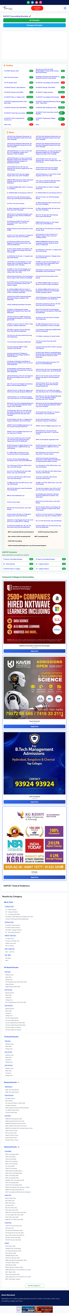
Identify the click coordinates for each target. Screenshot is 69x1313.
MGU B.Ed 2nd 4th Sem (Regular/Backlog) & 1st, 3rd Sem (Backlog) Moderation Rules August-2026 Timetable (20, 404)
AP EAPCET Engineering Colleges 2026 (45, 119)
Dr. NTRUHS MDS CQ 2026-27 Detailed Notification (47, 187)
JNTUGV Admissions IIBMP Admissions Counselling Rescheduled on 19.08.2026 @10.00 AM (19, 318)
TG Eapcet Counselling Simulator (12, 559)
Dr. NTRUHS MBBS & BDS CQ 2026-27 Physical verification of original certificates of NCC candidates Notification (19, 290)
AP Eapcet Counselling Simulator (45, 559)
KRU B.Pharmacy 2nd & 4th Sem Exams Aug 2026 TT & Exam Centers (47, 453)
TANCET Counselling (11, 1168)
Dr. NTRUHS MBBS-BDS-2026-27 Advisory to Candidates (20, 187)
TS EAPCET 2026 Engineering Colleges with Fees (19, 916)
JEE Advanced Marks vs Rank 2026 (15, 1103)
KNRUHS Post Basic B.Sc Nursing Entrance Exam (19, 1128)
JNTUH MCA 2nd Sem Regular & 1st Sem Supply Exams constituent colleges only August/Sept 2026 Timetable (19, 263)
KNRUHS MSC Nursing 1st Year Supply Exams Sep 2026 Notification (47, 222)
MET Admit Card (9, 1200)
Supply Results (9, 984)
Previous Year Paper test (12, 941)
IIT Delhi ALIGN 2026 (11, 1112)
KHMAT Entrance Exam (11, 1135)
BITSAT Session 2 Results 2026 (14, 1267)
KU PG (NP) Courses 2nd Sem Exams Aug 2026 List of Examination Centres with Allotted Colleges (19, 283)
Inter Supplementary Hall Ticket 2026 (15, 1002)
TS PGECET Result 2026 (12, 1262)
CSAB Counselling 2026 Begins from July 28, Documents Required (27, 545)
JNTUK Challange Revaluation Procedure (19, 304)
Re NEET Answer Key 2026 (12, 1237)
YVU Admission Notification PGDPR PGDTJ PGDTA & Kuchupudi (48, 330)
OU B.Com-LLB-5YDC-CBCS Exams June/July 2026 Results (46, 477)
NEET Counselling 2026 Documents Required (21, 532)
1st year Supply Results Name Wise (15, 1022)
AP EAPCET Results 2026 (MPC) (45, 87)
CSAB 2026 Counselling (15, 541)
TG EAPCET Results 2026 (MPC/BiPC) (15, 107)
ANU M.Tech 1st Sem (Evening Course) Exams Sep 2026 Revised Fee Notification (19, 197)
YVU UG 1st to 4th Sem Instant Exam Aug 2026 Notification (19, 336)
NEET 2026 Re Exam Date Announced (16, 1126)
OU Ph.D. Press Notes (13, 502)
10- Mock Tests (9, 938)
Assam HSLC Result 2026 (12, 1274)
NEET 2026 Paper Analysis (12, 1279)
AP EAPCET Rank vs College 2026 (14, 97)
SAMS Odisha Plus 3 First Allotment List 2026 (18, 1269)
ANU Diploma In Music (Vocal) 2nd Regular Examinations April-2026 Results (48, 270)
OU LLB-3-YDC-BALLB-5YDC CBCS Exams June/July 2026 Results (48, 471)
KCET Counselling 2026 (11, 1182)
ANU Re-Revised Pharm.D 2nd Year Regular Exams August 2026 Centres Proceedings (20, 277)
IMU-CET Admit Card (11, 1207)
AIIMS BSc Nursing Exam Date (13, 1118)
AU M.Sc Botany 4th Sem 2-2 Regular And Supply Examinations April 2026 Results (19, 420)
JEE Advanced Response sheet (14, 1230)
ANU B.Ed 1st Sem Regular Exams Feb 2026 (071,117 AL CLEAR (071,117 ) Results (20, 520)
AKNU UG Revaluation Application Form (47, 439)
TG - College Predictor (42, 569)
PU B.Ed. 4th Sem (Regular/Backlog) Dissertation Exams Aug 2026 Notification (19, 459)
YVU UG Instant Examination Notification (19, 342)
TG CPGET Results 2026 (11, 71)
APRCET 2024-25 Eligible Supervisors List (48, 426)
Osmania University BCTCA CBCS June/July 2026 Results (49, 347)
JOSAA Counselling (10, 1159)
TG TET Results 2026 (10, 82)
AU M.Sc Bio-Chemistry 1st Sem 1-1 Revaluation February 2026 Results (46, 420)
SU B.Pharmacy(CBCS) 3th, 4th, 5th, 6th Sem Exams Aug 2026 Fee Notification (19, 526)
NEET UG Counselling (11, 1163)
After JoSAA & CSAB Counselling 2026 (19, 536)
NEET (6, 960)
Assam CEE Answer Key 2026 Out (14, 1235)
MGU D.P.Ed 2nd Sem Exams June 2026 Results (48, 502)
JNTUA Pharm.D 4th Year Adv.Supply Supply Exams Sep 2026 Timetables (47, 168)
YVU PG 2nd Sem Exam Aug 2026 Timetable (46, 341)
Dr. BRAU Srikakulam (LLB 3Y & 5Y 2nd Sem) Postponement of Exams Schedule (47, 324)
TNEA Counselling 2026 (12, 1178)
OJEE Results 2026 (10, 1265)
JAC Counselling (9, 1166)
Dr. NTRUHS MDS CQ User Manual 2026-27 (49, 193)
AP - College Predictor (42, 564)
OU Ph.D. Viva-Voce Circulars (15, 203)
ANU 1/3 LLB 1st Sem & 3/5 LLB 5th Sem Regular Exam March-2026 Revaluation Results (48, 377)
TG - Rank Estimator (11, 909)
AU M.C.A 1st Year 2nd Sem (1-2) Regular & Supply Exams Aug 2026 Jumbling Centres (49, 514)
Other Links (7, 124)
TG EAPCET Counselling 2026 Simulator (47, 97)
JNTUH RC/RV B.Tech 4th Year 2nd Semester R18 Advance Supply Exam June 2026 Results (19, 168)
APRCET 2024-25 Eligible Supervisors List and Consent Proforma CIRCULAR (19, 425)
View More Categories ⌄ (34, 1285)
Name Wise (8, 977)
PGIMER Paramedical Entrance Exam (15, 1123)
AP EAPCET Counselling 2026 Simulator (47, 82)
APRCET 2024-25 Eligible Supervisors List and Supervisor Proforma (19, 432)
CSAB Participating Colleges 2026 (48, 532)
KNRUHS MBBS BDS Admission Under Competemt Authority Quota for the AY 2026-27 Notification (47, 243)
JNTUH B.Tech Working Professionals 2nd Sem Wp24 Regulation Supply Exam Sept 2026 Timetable (48, 138)
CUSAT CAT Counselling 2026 (13, 1185)
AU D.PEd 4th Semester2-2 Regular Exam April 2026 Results (48, 256)
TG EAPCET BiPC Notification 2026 (46, 107)
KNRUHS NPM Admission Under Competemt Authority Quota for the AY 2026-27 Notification (20, 181)
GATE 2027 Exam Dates (11, 77)
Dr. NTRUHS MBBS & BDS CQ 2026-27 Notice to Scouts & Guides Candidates (47, 283)
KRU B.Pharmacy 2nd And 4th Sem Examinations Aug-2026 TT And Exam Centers (47, 432)
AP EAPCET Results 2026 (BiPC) (13, 92)
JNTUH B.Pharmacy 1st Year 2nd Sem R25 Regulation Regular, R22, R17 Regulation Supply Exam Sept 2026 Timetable (48, 152)
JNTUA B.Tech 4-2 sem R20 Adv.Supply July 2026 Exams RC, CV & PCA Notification (49, 391)
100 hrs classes (9, 945)
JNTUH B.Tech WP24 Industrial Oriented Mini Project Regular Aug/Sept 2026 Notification (19, 298)
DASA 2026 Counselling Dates (13, 1173)
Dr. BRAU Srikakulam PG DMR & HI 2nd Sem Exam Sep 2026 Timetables (20, 209)
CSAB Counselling (10, 1156)
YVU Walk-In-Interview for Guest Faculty (48, 336)
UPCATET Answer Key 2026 (13, 1240)
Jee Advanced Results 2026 (13, 1251)
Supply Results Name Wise (12, 986)
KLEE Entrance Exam (11, 1137)
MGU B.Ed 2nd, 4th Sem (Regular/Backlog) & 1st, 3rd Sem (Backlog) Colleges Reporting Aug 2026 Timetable (48, 397)
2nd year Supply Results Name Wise (15, 1025)
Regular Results (9, 993)
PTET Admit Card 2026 (11, 1210)
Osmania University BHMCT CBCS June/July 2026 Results (17, 347)
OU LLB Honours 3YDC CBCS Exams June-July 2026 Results (48, 466)
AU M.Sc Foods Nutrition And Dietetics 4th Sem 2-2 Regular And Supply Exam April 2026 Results (19, 250)
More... (38, 124)
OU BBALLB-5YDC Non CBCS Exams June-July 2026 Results (20, 483)
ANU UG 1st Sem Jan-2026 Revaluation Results (47, 197)
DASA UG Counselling (11, 1161)
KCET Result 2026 (10, 1246)
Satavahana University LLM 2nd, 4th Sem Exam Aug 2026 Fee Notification (48, 304)
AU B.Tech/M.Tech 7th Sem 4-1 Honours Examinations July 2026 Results (48, 412)
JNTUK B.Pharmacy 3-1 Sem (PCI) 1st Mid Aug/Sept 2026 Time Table (48, 174)
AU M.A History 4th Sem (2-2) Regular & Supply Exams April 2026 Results (19, 514)
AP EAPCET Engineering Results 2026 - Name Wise (16, 102)
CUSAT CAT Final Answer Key (13, 1225)
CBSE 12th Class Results (12, 1092)
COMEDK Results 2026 (11, 1255)
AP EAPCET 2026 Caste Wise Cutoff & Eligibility (47, 112)
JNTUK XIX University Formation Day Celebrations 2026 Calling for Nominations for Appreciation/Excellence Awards (48, 459)
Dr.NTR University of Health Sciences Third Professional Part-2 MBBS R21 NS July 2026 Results (48, 446)
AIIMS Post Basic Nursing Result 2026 (15, 1260)
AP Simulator (34, 20)
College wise (8, 979)
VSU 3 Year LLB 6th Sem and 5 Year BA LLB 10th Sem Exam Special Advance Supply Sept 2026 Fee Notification (19, 439)
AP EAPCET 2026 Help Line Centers (15, 113)
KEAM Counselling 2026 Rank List (14, 1189)
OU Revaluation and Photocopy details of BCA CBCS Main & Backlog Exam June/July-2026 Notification (20, 370)
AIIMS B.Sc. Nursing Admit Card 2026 (15, 1212)
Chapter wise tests (10, 943)
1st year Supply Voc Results (13, 1027)
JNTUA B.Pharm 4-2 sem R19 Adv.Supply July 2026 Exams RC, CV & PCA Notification (20, 397)
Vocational (8, 997)
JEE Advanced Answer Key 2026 (14, 1233)
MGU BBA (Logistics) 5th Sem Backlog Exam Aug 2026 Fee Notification (18, 330)
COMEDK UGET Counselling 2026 (14, 1180)
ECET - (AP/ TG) (9, 952)
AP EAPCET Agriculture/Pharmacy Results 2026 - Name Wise (48, 102)
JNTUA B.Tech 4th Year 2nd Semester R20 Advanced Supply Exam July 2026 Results (48, 370)
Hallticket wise (9, 975)
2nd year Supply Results (12, 1020)
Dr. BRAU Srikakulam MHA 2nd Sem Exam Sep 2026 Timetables (48, 203)
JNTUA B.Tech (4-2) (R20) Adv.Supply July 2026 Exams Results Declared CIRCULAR (20, 391)
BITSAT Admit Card (10, 1198)
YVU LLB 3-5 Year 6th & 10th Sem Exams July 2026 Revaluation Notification (48, 181)
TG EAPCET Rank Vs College (11, 569)
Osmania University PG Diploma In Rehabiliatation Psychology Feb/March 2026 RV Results (18, 355)
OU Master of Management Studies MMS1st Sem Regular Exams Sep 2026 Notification (18, 311)
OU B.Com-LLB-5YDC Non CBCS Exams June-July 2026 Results (19, 477)
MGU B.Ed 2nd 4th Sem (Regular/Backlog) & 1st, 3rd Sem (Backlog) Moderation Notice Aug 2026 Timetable (49, 404)
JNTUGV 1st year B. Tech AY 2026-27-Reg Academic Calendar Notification (20, 324)
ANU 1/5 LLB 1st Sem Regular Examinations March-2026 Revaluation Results (20, 384)
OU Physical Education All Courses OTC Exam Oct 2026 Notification (47, 362)
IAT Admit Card (9, 1205)
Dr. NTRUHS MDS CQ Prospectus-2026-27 (20, 193)
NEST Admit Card (10, 1203)
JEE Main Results (10, 1098)
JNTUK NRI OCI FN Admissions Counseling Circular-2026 (48, 229)
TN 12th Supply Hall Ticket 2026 (14, 1214)
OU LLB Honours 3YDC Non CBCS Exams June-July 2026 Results (19, 466)
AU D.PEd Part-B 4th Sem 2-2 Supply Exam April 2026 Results (20, 256)
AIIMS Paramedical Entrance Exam (14, 1121)
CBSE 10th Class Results (12, 1089)
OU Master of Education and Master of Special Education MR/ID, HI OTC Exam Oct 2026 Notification (20, 362)
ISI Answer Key (9, 1228)
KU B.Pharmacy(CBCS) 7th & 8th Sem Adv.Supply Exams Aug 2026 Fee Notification (18, 223)
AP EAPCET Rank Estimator (12, 925)
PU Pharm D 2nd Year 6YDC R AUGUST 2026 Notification (47, 318)
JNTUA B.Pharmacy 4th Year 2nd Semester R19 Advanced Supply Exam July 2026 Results (20, 377)
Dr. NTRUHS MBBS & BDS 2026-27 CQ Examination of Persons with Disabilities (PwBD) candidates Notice (47, 290)
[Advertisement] (34, 45)
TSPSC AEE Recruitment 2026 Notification (17, 1108)
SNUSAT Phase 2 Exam (11, 1140)
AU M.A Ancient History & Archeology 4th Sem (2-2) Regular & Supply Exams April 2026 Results (48, 508)
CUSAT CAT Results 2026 (12, 1258)
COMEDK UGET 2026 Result (13, 1248)
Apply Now (34, 651)
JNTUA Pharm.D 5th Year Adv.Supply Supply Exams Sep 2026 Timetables (18, 174)
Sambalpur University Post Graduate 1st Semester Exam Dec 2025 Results (47, 77)
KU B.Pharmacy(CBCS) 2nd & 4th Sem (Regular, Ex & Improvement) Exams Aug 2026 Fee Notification (19, 243)
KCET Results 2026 (10, 1253)
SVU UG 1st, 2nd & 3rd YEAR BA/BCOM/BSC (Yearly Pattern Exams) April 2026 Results (47, 71)
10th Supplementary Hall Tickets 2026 (16, 982)
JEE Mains (8, 958)
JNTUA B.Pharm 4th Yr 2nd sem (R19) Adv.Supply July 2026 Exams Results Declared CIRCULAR (47, 384)
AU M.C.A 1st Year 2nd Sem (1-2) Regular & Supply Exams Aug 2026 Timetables (20, 235)
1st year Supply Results (11, 1018)
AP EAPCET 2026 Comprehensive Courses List (14, 119)
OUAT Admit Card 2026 (11, 1217)
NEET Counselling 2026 (41, 536)
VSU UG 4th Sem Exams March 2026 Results (47, 277)
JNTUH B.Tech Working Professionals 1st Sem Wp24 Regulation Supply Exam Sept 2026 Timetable (19, 138)
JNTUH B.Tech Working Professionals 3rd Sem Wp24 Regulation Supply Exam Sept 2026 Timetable (19, 145)
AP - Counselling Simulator (12, 932)
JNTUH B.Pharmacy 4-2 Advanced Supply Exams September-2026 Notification (48, 298)
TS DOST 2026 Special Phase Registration (17, 919)
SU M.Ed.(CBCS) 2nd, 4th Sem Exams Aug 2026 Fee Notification (48, 526)
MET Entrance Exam (11, 1133)
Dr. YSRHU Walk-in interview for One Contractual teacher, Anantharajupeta (18, 453)
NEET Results (9, 1100)
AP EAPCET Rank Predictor (12, 927)
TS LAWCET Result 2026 (12, 1110)
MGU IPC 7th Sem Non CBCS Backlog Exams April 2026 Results (47, 215)
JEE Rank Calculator (10, 1105)
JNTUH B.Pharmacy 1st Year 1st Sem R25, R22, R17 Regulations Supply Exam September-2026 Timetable (19, 152)
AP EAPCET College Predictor (44, 92)
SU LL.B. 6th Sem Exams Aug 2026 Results (49, 520)
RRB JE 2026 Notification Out (15, 495)
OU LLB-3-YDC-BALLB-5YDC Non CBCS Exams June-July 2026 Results (19, 471)
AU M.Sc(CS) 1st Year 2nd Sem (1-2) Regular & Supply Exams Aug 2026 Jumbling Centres (47, 236)
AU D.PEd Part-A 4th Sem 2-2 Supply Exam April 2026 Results (49, 250)
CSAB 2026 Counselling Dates (13, 1171)
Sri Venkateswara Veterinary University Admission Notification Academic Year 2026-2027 (47, 495)
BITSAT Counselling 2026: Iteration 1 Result (17, 1187)
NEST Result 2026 (10, 1272)
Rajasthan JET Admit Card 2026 (14, 1219)
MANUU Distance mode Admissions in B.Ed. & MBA (20, 229)
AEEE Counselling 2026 (11, 1175)
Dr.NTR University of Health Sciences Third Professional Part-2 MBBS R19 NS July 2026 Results (19, 446)
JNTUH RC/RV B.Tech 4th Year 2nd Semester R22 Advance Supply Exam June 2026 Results (48, 160)
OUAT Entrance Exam (11, 1130)
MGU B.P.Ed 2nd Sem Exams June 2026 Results (19, 508)
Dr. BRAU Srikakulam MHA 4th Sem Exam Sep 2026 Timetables (48, 209)
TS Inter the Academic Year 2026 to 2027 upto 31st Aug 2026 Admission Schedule (48, 489)
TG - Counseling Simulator (12, 914)
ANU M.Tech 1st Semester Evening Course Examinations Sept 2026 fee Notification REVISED (19, 215)
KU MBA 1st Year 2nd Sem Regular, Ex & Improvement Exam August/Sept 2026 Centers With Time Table (48, 263)
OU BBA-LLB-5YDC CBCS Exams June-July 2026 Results (49, 483)
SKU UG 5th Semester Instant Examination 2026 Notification (19, 489)
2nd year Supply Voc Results (13, 1029)
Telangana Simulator (34, 25)
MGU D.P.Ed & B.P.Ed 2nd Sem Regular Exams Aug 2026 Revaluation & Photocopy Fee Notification (48, 311)
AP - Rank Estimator (9, 564)
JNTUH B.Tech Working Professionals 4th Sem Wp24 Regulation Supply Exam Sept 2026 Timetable (48, 145)
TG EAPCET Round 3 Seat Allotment (14, 87)
